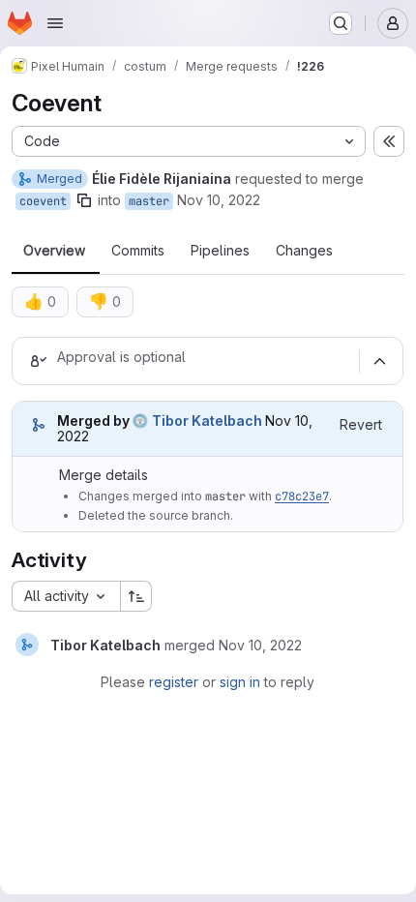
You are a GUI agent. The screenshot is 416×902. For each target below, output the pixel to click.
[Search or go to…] (340, 23)
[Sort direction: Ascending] (136, 596)
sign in (240, 682)
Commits (137, 250)
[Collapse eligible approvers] (379, 361)
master (149, 201)
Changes (304, 250)
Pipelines (220, 250)
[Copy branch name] (84, 200)
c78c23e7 (302, 496)
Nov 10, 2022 (218, 200)
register (173, 682)
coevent (43, 201)
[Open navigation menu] (55, 23)
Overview (54, 250)
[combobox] (66, 596)
